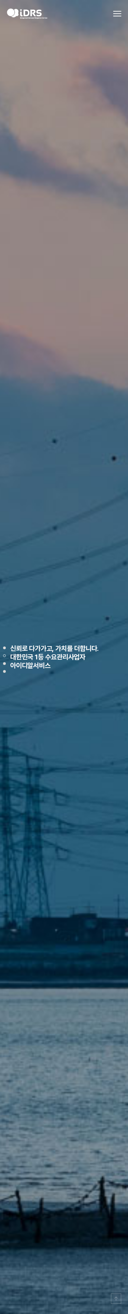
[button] (4, 647)
